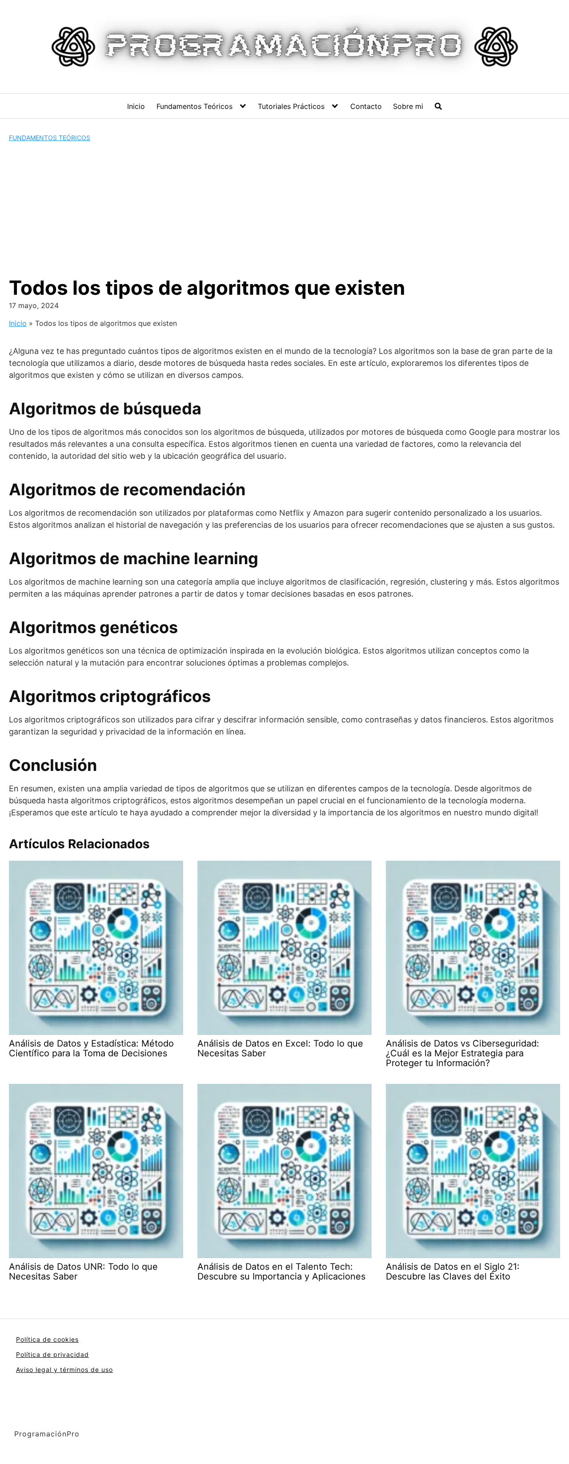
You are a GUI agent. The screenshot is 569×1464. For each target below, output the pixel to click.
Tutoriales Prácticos (291, 106)
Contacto (366, 106)
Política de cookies (47, 1339)
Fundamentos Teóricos (194, 106)
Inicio (136, 106)
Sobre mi (408, 106)
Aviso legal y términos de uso (64, 1369)
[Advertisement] (284, 209)
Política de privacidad (52, 1354)
